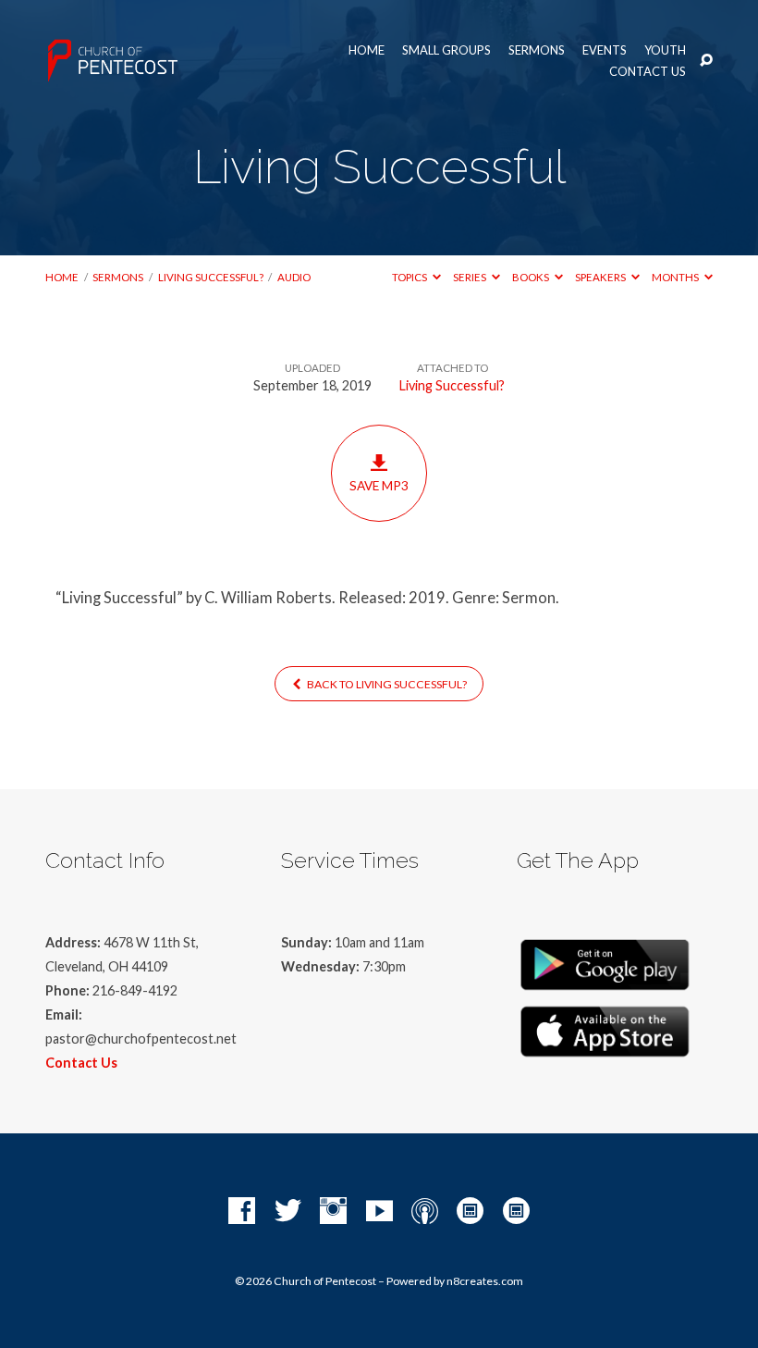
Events (604, 50)
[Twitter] (288, 1211)
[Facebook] (241, 1211)
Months (676, 277)
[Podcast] (424, 1211)
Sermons (536, 50)
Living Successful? (210, 277)
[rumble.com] (470, 1211)
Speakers (601, 277)
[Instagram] (333, 1211)
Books (531, 277)
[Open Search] (706, 61)
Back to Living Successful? (386, 684)
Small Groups (446, 50)
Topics (410, 277)
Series (470, 277)
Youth (665, 50)
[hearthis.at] (516, 1211)
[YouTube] (379, 1211)
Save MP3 (379, 485)
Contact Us (647, 72)
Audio (294, 277)
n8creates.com (484, 1281)
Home (366, 50)
